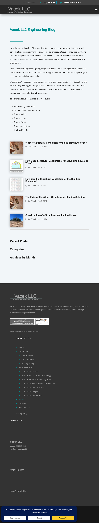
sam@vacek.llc (18, 491)
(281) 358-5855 (17, 470)
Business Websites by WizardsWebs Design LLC (25, 331)
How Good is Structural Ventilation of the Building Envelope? (52, 180)
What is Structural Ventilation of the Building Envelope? (56, 142)
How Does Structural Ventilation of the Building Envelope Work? (56, 162)
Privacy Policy (21, 413)
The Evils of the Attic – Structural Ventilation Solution (55, 197)
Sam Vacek (32, 146)
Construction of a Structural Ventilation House (50, 215)
